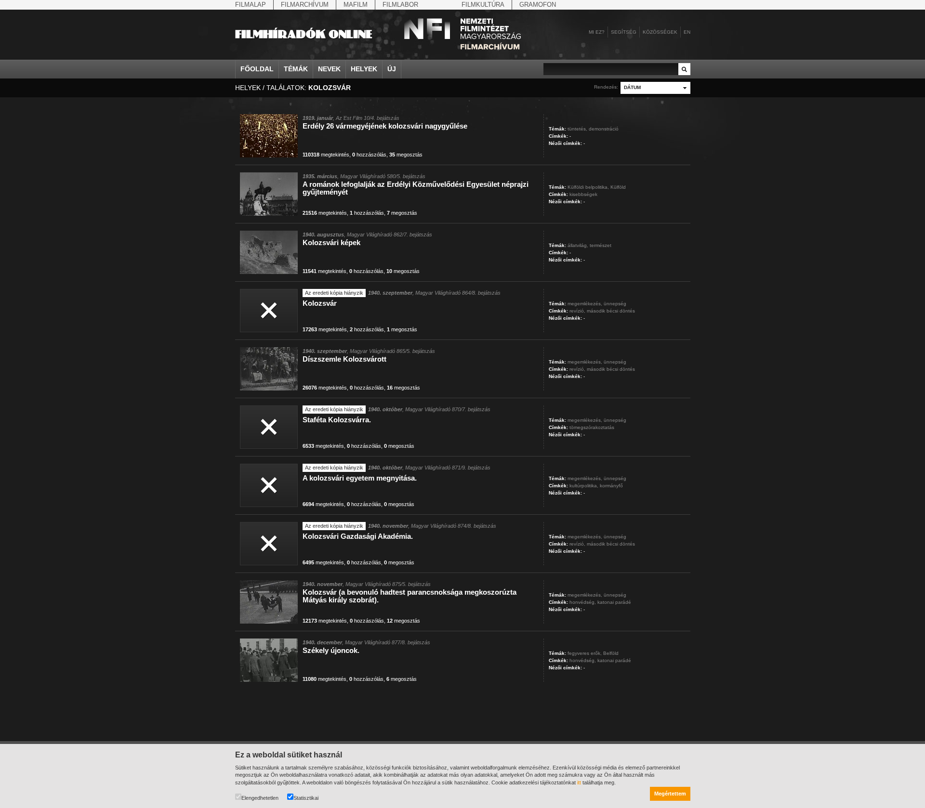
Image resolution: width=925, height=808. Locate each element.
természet (600, 245)
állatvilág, (578, 245)
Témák (296, 69)
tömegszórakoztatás (591, 427)
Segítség (623, 32)
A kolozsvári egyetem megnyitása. (360, 478)
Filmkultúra (483, 4)
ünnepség (615, 303)
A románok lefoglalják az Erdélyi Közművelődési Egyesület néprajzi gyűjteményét (416, 188)
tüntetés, (577, 128)
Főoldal (257, 69)
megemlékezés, (585, 303)
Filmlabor (400, 4)
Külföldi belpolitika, (588, 187)
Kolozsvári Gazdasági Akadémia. (358, 536)
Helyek (364, 69)
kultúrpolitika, (583, 485)
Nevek (329, 69)
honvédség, (582, 602)
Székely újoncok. (331, 650)
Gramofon (537, 4)
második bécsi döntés (611, 310)
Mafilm (356, 4)
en (687, 32)
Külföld (618, 187)
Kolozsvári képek (331, 242)
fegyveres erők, (585, 653)
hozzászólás (369, 154)
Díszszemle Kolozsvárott (344, 359)
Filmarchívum (305, 4)
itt (579, 782)
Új (391, 69)
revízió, (577, 310)
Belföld (611, 653)
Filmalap (250, 4)
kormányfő (611, 485)
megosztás (406, 154)
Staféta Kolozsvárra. (337, 420)
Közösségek (660, 32)
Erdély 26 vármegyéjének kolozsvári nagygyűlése (385, 126)
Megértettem (670, 793)
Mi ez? (597, 32)
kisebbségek (583, 194)
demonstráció (604, 128)
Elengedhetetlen (259, 798)
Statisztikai (305, 798)
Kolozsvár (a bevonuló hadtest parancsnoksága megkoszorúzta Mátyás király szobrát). (409, 596)
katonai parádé (614, 602)
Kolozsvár (320, 303)
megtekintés (326, 154)
